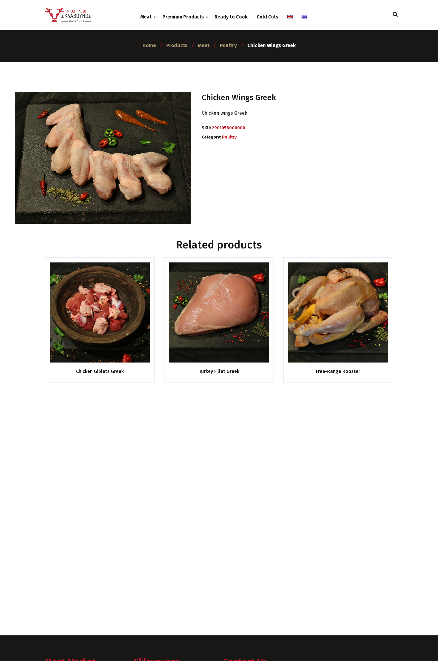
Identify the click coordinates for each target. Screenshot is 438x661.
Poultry (229, 137)
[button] (10, 650)
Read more (97, 317)
